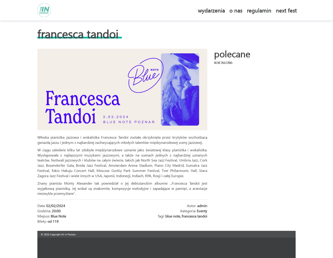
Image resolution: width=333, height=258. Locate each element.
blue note (172, 216)
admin (202, 205)
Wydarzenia (211, 10)
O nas (235, 10)
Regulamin (259, 10)
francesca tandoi (194, 216)
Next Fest (286, 10)
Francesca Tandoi (77, 33)
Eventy (202, 210)
